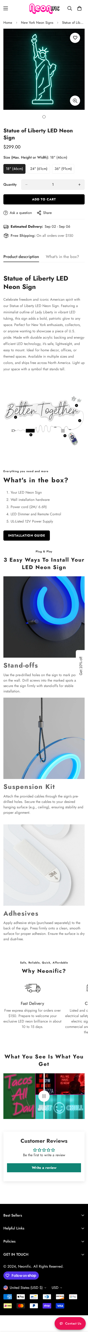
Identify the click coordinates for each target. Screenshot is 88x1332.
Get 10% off (81, 666)
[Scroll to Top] (79, 1308)
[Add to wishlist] (75, 38)
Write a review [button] (44, 1167)
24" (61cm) (40, 170)
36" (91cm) (64, 170)
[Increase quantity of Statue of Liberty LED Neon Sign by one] (79, 185)
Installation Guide (26, 535)
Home (7, 22)
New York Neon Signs (37, 22)
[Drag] (44, 1096)
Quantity (10, 184)
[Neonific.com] (44, 8)
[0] (79, 8)
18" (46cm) (15, 170)
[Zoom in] (75, 101)
